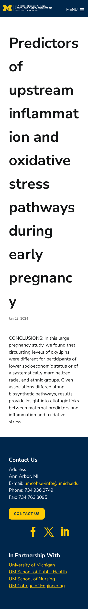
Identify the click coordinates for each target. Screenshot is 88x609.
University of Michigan (32, 565)
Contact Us (27, 513)
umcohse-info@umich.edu (51, 483)
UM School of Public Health (38, 572)
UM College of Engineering (37, 586)
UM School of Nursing (32, 579)
